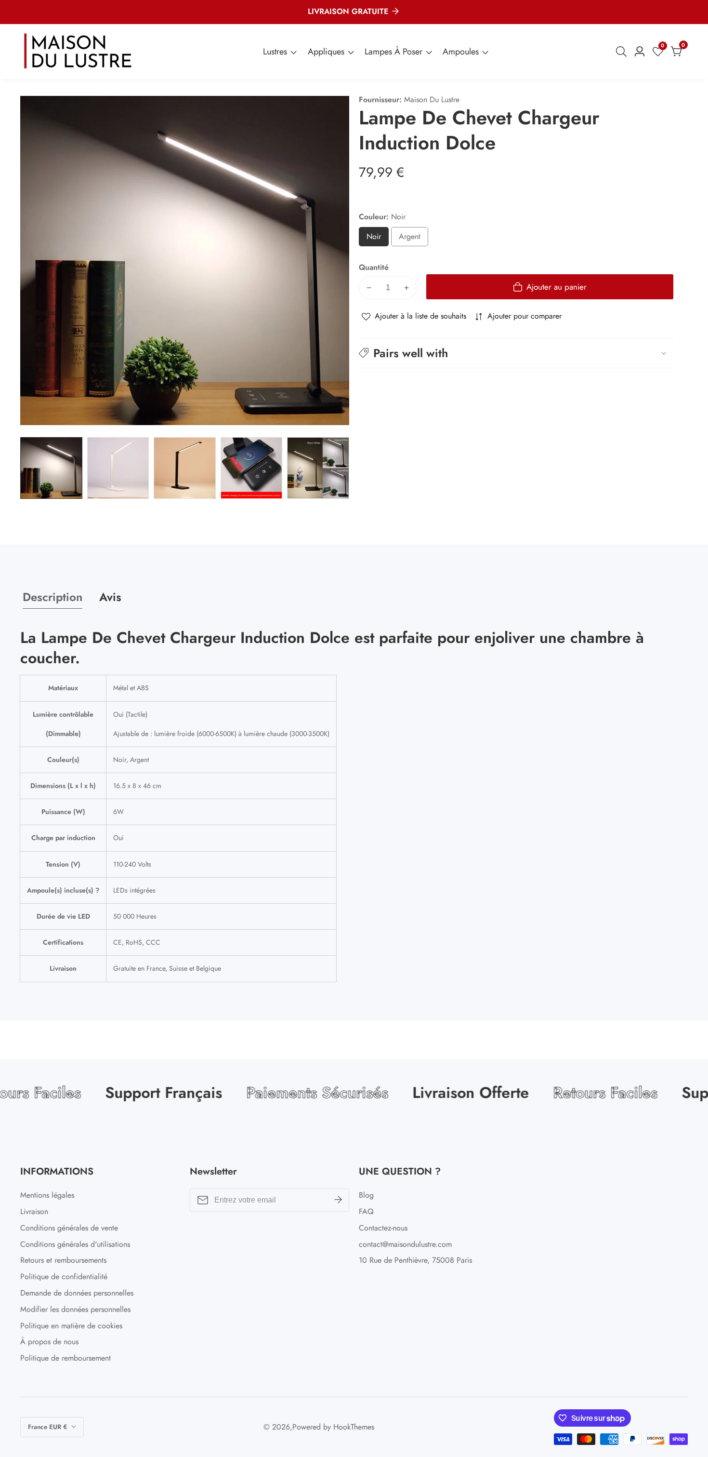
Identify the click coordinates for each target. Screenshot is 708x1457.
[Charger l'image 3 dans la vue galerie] (185, 468)
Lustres (275, 51)
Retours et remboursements (63, 1260)
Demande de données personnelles (76, 1292)
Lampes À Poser (393, 51)
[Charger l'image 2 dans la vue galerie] (118, 468)
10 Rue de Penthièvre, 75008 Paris (415, 1260)
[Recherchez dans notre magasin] (623, 51)
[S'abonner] (338, 1200)
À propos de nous (49, 1341)
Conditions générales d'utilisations (75, 1244)
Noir (377, 239)
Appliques (326, 51)
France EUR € (48, 1426)
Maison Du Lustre (431, 100)
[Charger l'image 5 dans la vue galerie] (318, 468)
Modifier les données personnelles (75, 1309)
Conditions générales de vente (69, 1227)
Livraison (34, 1211)
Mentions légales (47, 1195)
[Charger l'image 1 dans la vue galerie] (51, 468)
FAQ (366, 1211)
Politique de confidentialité (63, 1276)
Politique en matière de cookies (71, 1325)
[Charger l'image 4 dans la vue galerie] (252, 468)
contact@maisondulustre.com (405, 1244)
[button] (516, 353)
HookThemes (353, 1427)
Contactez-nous (383, 1227)
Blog (366, 1195)
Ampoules (461, 51)
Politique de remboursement (65, 1357)
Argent (413, 239)
